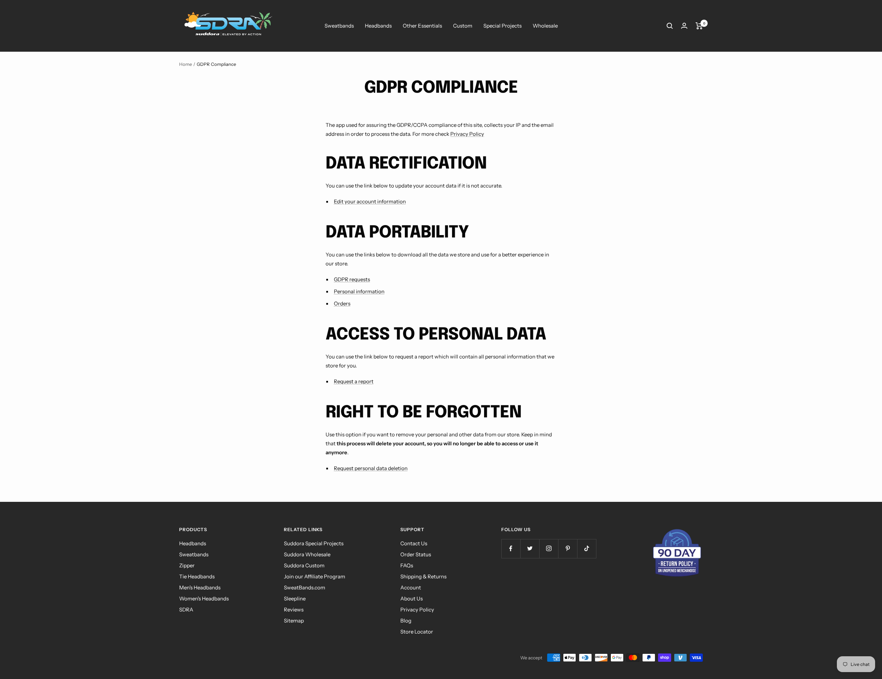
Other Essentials (422, 25)
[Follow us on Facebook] (510, 548)
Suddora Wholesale (307, 554)
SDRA (186, 609)
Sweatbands (339, 25)
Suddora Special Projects (313, 543)
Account (410, 587)
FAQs (406, 565)
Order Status (415, 554)
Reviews (294, 609)
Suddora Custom (304, 565)
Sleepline (295, 598)
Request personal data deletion (371, 468)
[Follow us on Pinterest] (567, 548)
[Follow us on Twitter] (529, 548)
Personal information (359, 291)
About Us (411, 598)
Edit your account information (370, 201)
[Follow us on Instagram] (548, 548)
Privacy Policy (467, 134)
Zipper (187, 565)
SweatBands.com (304, 587)
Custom (462, 25)
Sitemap (294, 620)
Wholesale (545, 25)
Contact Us (413, 543)
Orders (342, 303)
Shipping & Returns (423, 576)
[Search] (670, 26)
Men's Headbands (199, 587)
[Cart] (699, 25)
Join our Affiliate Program (314, 576)
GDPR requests (352, 279)
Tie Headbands (197, 576)
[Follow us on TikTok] (586, 548)
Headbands (378, 25)
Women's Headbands (204, 598)
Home (185, 64)
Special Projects (502, 25)
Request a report (353, 381)
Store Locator (416, 631)
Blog (405, 620)
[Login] (684, 26)
